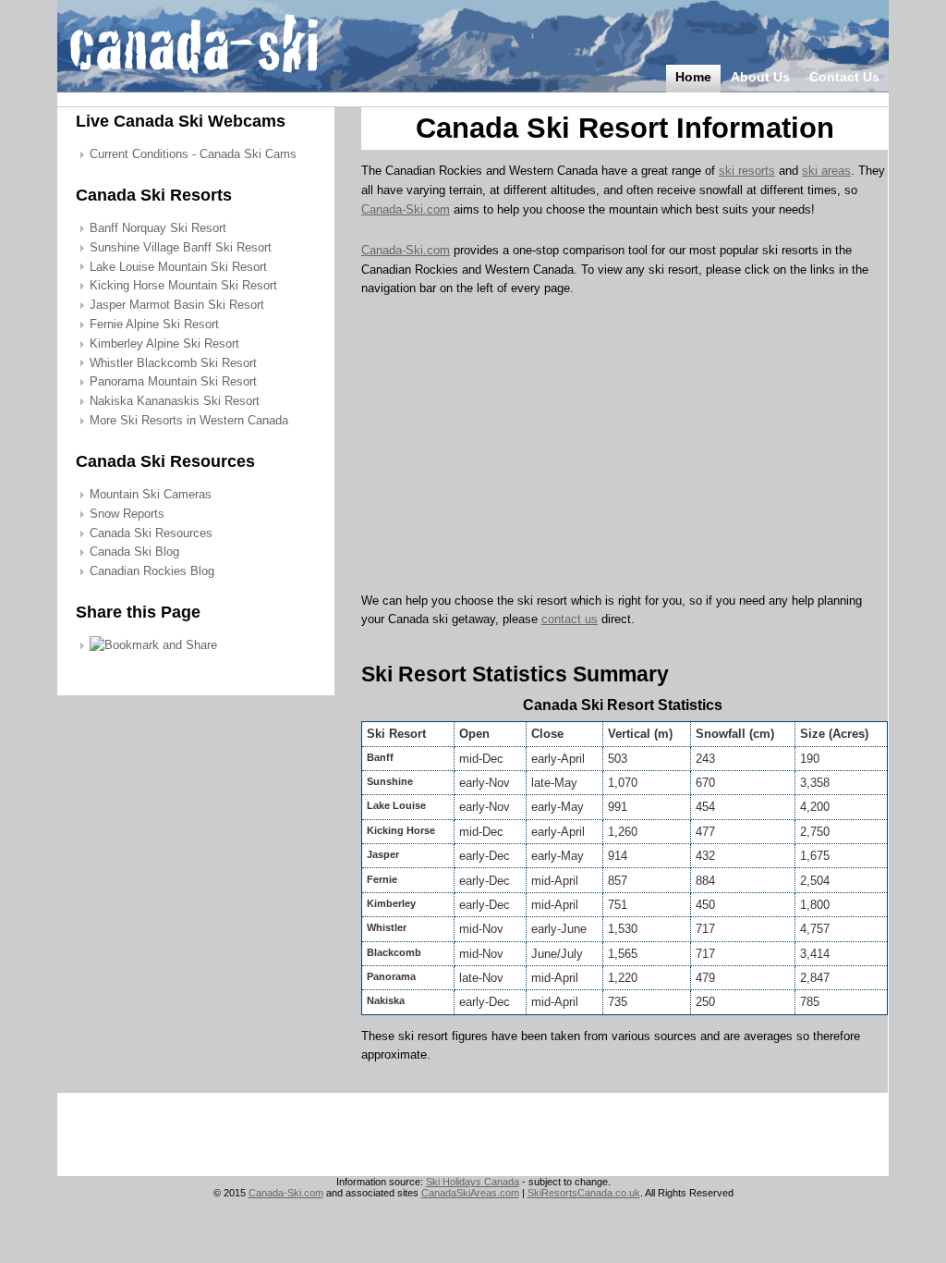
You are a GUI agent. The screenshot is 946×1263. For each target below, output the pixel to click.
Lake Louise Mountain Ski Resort (178, 267)
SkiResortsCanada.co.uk (584, 1192)
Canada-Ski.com (405, 209)
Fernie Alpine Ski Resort (154, 324)
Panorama (391, 976)
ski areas (826, 171)
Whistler (386, 927)
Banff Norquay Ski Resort (158, 228)
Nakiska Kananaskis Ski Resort (175, 401)
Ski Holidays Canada (472, 1181)
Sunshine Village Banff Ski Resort (181, 247)
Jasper (383, 854)
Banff (380, 757)
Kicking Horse (401, 830)
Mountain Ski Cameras (151, 494)
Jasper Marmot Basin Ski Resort (177, 305)
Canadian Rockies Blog (152, 571)
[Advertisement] (516, 450)
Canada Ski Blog (134, 551)
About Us (760, 76)
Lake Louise (396, 805)
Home (693, 76)
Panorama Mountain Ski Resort (173, 381)
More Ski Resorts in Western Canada (189, 420)
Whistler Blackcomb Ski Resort (173, 363)
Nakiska (386, 1000)
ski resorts (747, 171)
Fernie (382, 879)
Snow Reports (127, 514)
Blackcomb (394, 952)
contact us (569, 619)
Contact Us (844, 76)
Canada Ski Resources (151, 533)
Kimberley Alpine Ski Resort (164, 343)
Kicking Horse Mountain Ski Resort (183, 285)
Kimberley (391, 903)
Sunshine (390, 781)
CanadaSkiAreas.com (470, 1192)
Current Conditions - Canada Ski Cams (193, 154)
